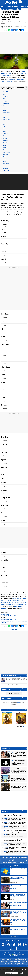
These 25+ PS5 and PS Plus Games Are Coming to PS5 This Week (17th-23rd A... (15, 819)
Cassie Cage (6, 96)
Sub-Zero (5, 168)
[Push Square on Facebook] (16, 948)
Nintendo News (13, 961)
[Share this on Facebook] (14, 30)
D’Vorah (5, 101)
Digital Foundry (4, 961)
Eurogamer (24, 961)
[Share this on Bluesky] (12, 30)
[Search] (25, 2)
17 (9, 757)
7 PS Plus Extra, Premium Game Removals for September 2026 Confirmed (13, 835)
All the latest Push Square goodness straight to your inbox (14, 969)
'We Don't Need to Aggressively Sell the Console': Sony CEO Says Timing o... (15, 839)
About (6, 857)
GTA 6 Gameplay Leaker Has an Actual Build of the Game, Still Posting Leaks (15, 814)
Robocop (5, 147)
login (18, 702)
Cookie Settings (12, 862)
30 (9, 781)
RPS (23, 964)
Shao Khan (5, 154)
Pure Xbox (15, 959)
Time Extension (22, 959)
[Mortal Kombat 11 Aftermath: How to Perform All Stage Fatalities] (14, 61)
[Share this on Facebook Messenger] (22, 30)
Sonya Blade (6, 163)
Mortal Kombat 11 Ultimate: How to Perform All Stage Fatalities (10, 16)
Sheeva (5, 156)
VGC (6, 964)
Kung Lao (5, 136)
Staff (11, 857)
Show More (14, 936)
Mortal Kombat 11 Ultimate (21, 726)
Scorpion (5, 149)
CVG (19, 964)
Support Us (24, 857)
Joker (4, 122)
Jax (4, 117)
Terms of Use (17, 860)
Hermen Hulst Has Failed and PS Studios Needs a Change (14, 827)
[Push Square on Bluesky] (19, 945)
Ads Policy (24, 860)
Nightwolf (5, 140)
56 (9, 773)
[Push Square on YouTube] (8, 945)
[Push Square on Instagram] (25, 945)
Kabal (4, 124)
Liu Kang (5, 138)
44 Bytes (9, 954)
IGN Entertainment (21, 952)
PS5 (16, 9)
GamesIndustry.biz (12, 964)
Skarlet (4, 161)
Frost (4, 105)
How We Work (16, 857)
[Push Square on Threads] (11, 948)
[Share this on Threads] (20, 30)
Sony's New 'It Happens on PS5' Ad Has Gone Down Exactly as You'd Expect (15, 831)
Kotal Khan (5, 133)
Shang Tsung (6, 152)
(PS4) (6, 614)
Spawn (4, 166)
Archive (5, 862)
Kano (4, 126)
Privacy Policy (9, 860)
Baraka (4, 94)
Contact (3, 860)
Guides (2, 9)
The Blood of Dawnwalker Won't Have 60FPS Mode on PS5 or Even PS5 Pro (14, 852)
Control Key (6, 91)
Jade (4, 115)
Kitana (4, 129)
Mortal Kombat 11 (9, 9)
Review (8, 619)
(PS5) (9, 615)
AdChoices (15, 954)
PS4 (19, 9)
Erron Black (6, 103)
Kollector (5, 131)
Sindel (4, 159)
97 (9, 765)
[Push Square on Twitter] (14, 945)
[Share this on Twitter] (17, 30)
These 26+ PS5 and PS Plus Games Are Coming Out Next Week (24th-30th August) (15, 823)
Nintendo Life (8, 959)
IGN (19, 961)
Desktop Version (21, 862)
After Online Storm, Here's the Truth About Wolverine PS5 (15, 848)
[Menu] (2, 2)
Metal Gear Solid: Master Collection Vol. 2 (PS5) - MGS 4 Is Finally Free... (14, 844)
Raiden (4, 145)
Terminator (6, 170)
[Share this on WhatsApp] (9, 30)
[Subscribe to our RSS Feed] (3, 945)
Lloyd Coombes (8, 26)
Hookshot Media (9, 952)
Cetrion (5, 98)
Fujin (4, 108)
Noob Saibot (6, 142)
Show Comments (14, 693)
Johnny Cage (6, 119)
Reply (18, 684)
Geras (4, 110)
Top (3, 857)
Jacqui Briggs (6, 112)
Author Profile (12, 684)
